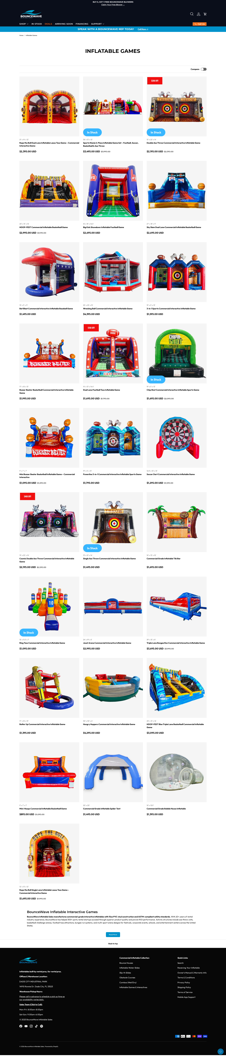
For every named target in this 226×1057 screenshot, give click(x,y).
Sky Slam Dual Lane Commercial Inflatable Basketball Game (174, 227)
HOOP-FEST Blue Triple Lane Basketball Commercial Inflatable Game (175, 726)
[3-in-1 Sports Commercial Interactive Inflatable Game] (177, 272)
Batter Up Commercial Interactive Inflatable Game (42, 724)
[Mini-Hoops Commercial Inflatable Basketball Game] (49, 772)
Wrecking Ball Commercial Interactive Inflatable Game (107, 308)
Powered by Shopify (51, 1046)
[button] (205, 14)
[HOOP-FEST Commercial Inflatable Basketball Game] (49, 191)
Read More (113, 935)
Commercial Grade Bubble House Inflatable (166, 808)
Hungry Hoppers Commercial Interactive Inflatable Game (109, 724)
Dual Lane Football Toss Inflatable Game (101, 390)
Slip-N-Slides (125, 972)
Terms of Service (185, 992)
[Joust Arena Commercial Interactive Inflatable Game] (113, 606)
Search (181, 963)
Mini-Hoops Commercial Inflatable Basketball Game (43, 808)
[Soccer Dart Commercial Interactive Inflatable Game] (177, 438)
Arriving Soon (64, 24)
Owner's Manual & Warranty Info (192, 972)
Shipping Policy (184, 987)
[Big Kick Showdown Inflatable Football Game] (113, 191)
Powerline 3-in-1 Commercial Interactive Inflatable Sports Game (112, 474)
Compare (195, 69)
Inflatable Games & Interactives (133, 987)
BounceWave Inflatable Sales (34, 1046)
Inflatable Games (31, 35)
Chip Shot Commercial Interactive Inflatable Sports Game (173, 390)
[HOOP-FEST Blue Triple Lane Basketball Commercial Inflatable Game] (177, 688)
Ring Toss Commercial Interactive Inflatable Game (42, 643)
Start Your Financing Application (112, 5)
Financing (82, 24)
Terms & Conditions (186, 977)
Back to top (113, 943)
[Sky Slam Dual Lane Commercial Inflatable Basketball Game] (177, 191)
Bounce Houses (126, 963)
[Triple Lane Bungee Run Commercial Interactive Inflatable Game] (177, 606)
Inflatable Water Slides (129, 967)
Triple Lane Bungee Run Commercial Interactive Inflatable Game (176, 643)
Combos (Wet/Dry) (127, 982)
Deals (48, 24)
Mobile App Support (186, 997)
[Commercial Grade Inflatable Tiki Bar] (177, 522)
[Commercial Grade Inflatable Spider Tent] (113, 772)
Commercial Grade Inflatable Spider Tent (101, 808)
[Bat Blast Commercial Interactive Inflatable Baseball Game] (49, 272)
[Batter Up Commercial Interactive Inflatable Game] (49, 688)
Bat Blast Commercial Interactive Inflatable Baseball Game (46, 308)
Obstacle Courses (127, 977)
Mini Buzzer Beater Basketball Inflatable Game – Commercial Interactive (47, 476)
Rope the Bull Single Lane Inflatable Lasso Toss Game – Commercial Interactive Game (44, 891)
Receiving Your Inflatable (189, 967)
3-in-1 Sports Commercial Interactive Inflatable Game (171, 308)
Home (21, 35)
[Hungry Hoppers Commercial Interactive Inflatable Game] (113, 688)
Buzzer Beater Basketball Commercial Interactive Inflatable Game (46, 391)
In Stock (37, 24)
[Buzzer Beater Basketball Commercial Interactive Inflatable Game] (49, 353)
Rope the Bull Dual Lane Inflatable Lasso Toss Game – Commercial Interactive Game (49, 144)
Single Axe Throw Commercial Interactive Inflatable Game (109, 558)
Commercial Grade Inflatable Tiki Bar (164, 558)
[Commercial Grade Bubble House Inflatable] (177, 772)
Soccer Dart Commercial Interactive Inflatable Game (171, 474)
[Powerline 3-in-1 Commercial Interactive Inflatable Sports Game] (113, 438)
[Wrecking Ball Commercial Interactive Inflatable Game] (113, 272)
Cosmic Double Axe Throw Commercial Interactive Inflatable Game (46, 560)
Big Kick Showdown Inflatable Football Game (103, 227)
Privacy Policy (184, 982)
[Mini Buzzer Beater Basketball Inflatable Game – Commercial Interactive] (49, 438)
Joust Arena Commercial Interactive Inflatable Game (107, 643)
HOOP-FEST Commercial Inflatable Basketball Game (43, 227)
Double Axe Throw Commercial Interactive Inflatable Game (173, 143)
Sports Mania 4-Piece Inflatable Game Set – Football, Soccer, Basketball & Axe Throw (111, 144)
